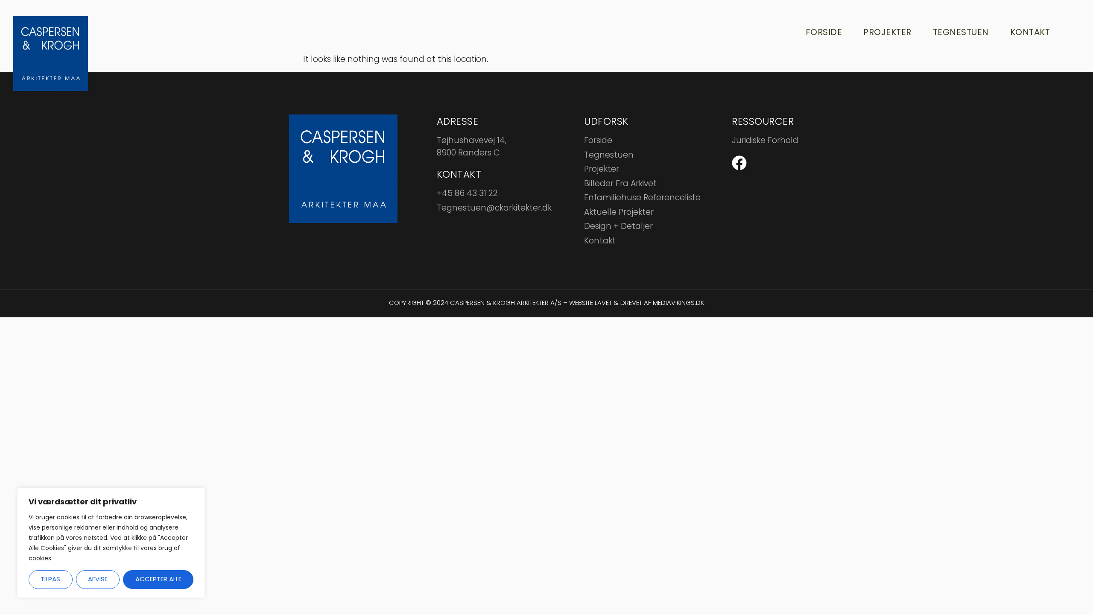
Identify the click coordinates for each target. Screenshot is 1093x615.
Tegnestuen (961, 32)
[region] (111, 543)
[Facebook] (739, 162)
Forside (824, 32)
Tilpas (50, 578)
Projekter (887, 32)
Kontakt (1030, 32)
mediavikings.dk (678, 302)
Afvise (98, 578)
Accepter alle (158, 578)
